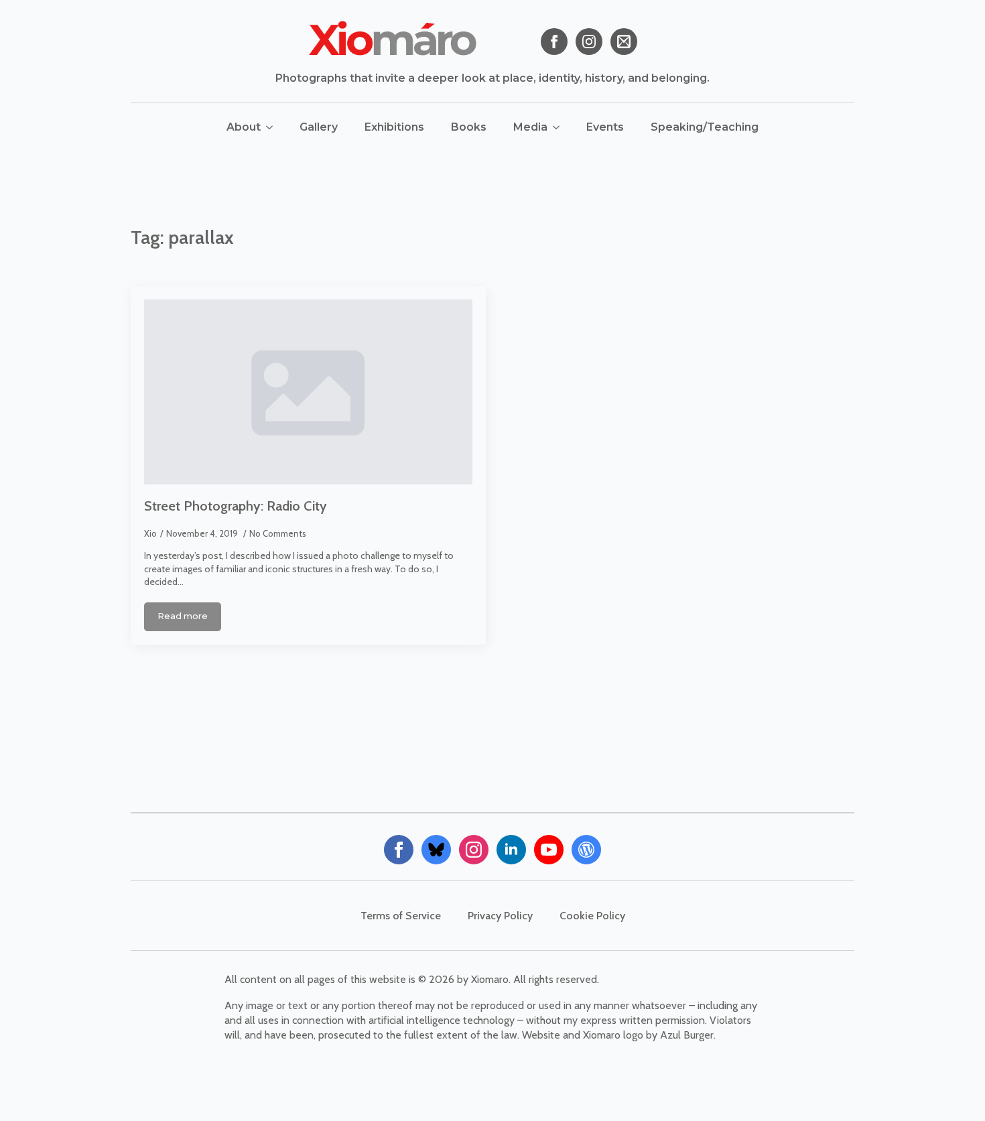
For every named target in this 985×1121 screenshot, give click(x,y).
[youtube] (549, 849)
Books (468, 127)
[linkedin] (511, 849)
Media (530, 127)
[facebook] (554, 41)
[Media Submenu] (560, 127)
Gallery (319, 127)
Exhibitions (394, 127)
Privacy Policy (500, 915)
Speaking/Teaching (705, 127)
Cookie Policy (592, 915)
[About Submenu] (273, 127)
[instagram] (589, 41)
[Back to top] (951, 1087)
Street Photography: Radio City (235, 506)
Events (605, 127)
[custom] (623, 41)
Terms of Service (400, 915)
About (243, 127)
